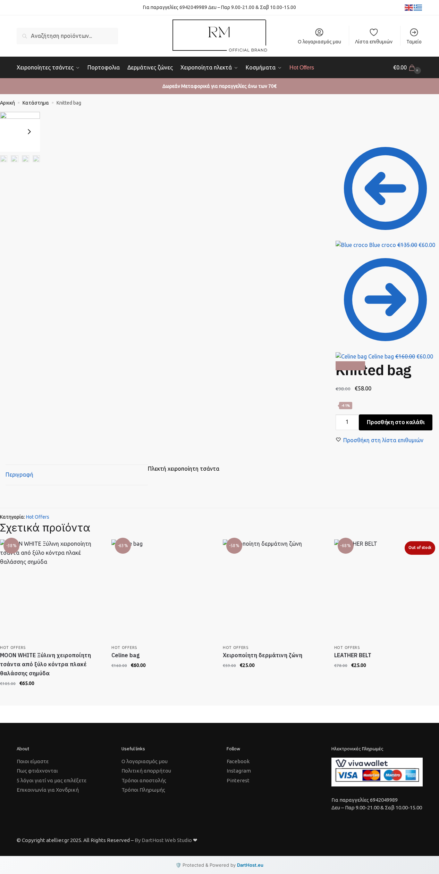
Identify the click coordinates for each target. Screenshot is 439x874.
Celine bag (125, 655)
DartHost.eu (250, 865)
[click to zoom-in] (20, 132)
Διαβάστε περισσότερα (384, 679)
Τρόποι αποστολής (143, 780)
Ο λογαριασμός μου (319, 41)
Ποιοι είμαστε (33, 761)
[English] (409, 7)
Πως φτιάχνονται (37, 771)
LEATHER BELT (352, 655)
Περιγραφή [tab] (19, 474)
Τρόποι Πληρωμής (143, 790)
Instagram (239, 771)
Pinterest (238, 780)
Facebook (238, 761)
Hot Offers (37, 517)
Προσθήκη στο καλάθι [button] (50, 697)
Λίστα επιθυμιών (373, 41)
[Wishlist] (90, 550)
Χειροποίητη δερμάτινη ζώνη (262, 655)
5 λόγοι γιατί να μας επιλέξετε (51, 780)
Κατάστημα (36, 103)
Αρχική (7, 103)
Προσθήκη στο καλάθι (395, 422)
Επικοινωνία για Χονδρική (48, 790)
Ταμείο (414, 41)
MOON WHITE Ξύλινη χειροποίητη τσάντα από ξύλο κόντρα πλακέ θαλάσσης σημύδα (45, 664)
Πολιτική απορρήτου (146, 771)
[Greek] (418, 7)
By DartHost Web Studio (163, 840)
